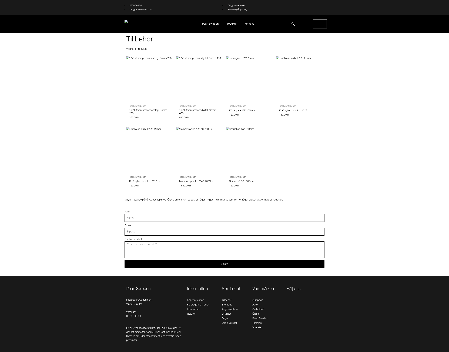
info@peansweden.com (139, 300)
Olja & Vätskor (229, 323)
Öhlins (255, 314)
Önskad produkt (133, 239)
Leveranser (193, 309)
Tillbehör (226, 300)
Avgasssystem (230, 309)
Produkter (231, 23)
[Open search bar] (293, 24)
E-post (128, 225)
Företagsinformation (198, 305)
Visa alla (256, 327)
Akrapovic (257, 300)
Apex (255, 305)
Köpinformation (195, 300)
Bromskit (227, 305)
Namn (128, 211)
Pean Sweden (210, 23)
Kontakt (249, 23)
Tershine (257, 323)
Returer (191, 314)
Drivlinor (226, 314)
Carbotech (258, 309)
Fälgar (225, 318)
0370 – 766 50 (134, 304)
